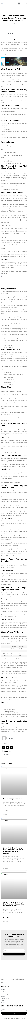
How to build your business (12, 799)
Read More (6, 810)
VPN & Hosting (5, 754)
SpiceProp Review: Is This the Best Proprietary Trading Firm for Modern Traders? (13, 904)
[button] (19, 3)
